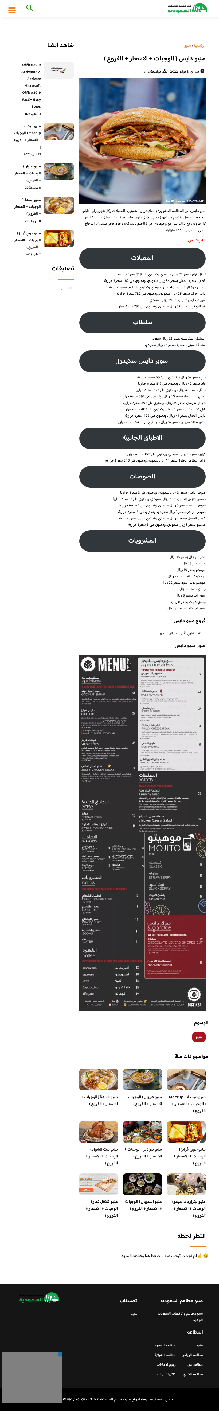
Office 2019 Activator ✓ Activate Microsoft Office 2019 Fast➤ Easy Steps (31, 86)
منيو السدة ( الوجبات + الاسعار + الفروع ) (99, 1101)
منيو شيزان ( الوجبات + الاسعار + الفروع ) (143, 1101)
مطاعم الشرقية (165, 1355)
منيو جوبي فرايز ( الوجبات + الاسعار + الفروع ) (189, 1156)
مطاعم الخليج (193, 1374)
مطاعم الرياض (192, 1355)
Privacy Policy (74, 1399)
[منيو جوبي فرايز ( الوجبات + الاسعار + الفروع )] (59, 238)
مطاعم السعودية (164, 1345)
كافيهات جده (166, 1374)
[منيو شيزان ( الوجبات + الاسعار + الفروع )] (59, 171)
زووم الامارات (166, 1365)
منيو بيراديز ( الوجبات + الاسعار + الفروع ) (143, 1153)
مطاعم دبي (195, 1365)
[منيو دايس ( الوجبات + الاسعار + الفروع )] (142, 141)
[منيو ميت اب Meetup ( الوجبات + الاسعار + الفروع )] (59, 131)
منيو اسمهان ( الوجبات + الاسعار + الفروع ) (143, 1205)
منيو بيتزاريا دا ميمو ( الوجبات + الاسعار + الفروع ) (188, 1208)
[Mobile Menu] (12, 10)
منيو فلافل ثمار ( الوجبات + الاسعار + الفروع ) (101, 1208)
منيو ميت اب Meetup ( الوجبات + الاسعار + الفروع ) (187, 1104)
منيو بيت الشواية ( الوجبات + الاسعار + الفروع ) (101, 1156)
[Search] (28, 9)
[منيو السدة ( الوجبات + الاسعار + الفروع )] (59, 205)
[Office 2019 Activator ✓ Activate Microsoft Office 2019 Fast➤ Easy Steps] (59, 70)
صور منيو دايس (190, 646)
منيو (199, 1037)
